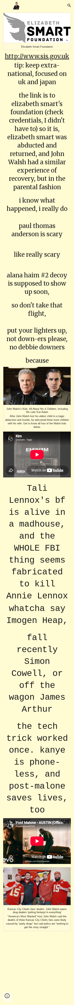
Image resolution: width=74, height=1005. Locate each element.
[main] (37, 208)
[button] (4, 5)
